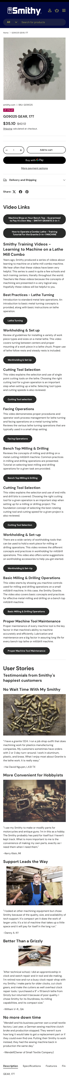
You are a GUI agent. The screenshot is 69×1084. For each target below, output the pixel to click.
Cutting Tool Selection (20, 525)
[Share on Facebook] (20, 192)
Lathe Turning (15, 320)
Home (6, 33)
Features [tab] (51, 1066)
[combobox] (34, 22)
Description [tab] (10, 1066)
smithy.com (9, 104)
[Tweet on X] (14, 192)
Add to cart (46, 149)
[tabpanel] (34, 1074)
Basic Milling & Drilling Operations (26, 611)
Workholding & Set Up (20, 359)
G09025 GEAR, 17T (20, 33)
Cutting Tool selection (20, 399)
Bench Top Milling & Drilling (23, 478)
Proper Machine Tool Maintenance (26, 650)
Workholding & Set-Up (20, 568)
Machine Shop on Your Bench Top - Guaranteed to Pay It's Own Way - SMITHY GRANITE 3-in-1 (34, 219)
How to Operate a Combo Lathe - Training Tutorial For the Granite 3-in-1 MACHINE (34, 233)
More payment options (34, 168)
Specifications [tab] (32, 1066)
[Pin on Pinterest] (27, 192)
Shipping (7, 128)
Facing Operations (18, 438)
